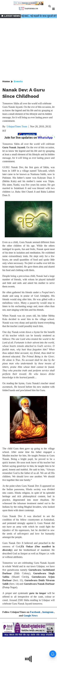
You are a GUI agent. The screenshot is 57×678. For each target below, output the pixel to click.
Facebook (35, 612)
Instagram (47, 612)
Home (6, 81)
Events (18, 81)
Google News (31, 615)
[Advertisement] (28, 49)
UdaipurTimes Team (17, 126)
